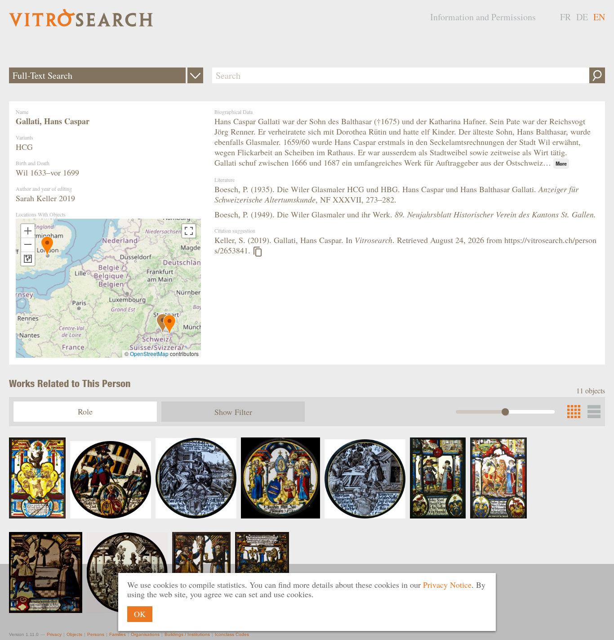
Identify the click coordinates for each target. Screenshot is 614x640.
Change (195, 75)
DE (582, 17)
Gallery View (594, 411)
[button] (47, 246)
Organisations (145, 634)
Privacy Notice (447, 584)
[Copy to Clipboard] (257, 251)
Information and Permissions (483, 17)
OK (140, 613)
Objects (74, 634)
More (561, 163)
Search (597, 75)
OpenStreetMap (149, 353)
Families (117, 634)
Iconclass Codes (232, 634)
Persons (95, 634)
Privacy (54, 634)
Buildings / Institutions (187, 634)
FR (565, 17)
